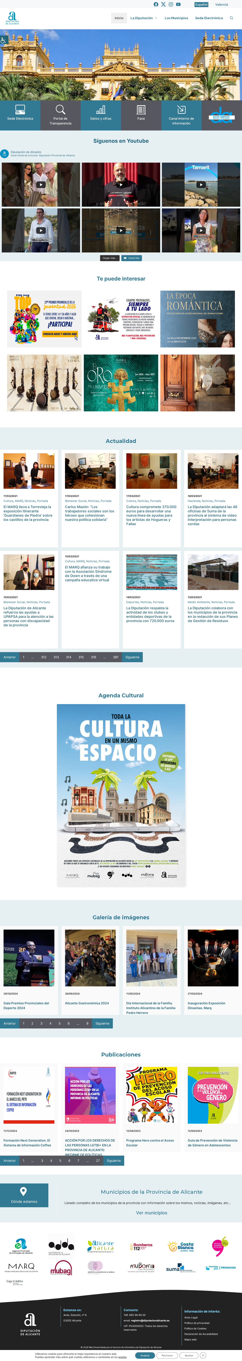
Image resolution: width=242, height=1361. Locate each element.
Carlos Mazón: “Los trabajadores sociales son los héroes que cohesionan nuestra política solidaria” (89, 513)
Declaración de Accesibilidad (201, 1333)
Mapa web (190, 1339)
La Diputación (142, 18)
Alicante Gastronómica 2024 (87, 1003)
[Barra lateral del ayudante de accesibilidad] (4, 40)
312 (43, 657)
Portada (42, 501)
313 (56, 657)
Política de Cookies (195, 1328)
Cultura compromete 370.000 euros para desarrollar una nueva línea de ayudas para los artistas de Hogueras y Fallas (151, 515)
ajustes (122, 1357)
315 (81, 657)
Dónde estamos (24, 1201)
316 (93, 657)
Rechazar (167, 1355)
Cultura (8, 501)
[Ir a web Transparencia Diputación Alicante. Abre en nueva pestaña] (60, 115)
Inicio (119, 18)
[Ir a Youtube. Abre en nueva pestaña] (178, 4)
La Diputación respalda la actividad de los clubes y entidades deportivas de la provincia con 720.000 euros (150, 614)
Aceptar (145, 1355)
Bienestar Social (75, 501)
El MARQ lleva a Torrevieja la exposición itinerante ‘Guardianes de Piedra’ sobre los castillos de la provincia (28, 513)
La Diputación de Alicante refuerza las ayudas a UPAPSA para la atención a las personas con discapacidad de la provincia (29, 616)
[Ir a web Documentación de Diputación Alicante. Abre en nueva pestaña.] (101, 115)
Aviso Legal (191, 1317)
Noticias (30, 501)
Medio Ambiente (199, 602)
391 (115, 657)
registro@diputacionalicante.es (150, 1320)
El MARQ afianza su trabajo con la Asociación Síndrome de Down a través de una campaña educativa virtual (88, 573)
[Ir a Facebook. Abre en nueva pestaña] (156, 4)
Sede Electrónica (209, 18)
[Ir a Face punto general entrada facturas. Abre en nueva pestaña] (141, 115)
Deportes (132, 602)
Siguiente (132, 657)
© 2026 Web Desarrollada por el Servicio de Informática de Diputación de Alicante (121, 1347)
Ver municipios (151, 1212)
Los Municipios (176, 18)
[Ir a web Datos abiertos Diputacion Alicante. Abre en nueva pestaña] (222, 115)
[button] (231, 18)
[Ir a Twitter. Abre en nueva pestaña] (163, 4)
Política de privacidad (197, 1322)
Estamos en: (72, 1310)
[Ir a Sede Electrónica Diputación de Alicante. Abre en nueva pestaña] (20, 115)
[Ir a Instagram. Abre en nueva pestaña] (171, 4)
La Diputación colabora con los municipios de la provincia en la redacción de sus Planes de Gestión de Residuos (213, 614)
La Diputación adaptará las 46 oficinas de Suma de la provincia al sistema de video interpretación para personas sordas (212, 515)
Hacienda (194, 501)
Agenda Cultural (121, 695)
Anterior (10, 657)
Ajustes (189, 1355)
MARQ (19, 501)
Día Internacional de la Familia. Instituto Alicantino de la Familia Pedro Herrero (150, 1008)
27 (98, 1161)
